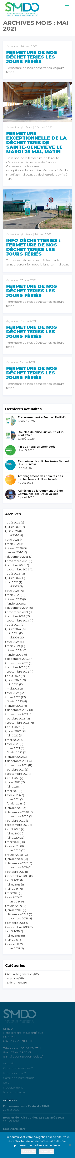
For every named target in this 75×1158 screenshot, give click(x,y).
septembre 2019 (18, 876)
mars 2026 (13, 543)
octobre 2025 (16, 565)
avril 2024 (13, 641)
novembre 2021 (17, 765)
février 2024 (15, 650)
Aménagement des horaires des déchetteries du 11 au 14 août (40, 477)
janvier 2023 (15, 705)
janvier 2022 (15, 756)
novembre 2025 (17, 561)
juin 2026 (13, 531)
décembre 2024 (18, 607)
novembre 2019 (17, 867)
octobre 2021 (15, 769)
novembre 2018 (17, 918)
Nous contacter (14, 1092)
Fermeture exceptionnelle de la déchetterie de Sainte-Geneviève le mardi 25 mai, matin (36, 142)
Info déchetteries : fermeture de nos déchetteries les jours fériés (33, 247)
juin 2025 (12, 582)
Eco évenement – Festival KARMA (42, 417)
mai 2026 (13, 535)
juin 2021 (12, 786)
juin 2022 (12, 735)
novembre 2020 (18, 816)
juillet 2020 (14, 833)
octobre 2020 (16, 820)
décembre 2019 (17, 863)
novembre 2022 (17, 714)
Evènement (15, 982)
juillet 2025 (14, 578)
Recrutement (13, 1087)
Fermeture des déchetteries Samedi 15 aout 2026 (44, 463)
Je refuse (46, 1151)
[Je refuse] (70, 1145)
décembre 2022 (18, 709)
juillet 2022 (14, 731)
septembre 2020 (18, 824)
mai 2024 (13, 637)
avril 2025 (13, 590)
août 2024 (13, 624)
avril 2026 (13, 539)
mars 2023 (13, 697)
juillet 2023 (14, 680)
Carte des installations (18, 1078)
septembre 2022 (18, 722)
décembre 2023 (18, 658)
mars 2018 (13, 948)
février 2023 (15, 701)
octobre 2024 (16, 616)
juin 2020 (13, 837)
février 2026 (15, 548)
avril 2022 (13, 744)
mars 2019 (13, 901)
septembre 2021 (17, 773)
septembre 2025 (18, 569)
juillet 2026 (14, 526)
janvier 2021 (14, 807)
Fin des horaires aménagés (36, 446)
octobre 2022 (16, 718)
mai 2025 (13, 586)
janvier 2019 (14, 910)
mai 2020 (13, 842)
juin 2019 (12, 888)
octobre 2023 (16, 667)
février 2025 (14, 599)
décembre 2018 (17, 914)
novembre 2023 (17, 663)
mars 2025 (13, 594)
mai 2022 (13, 739)
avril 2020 (13, 846)
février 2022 (14, 752)
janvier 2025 (15, 603)
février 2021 (14, 803)
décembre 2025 (18, 556)
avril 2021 (13, 795)
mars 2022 (13, 748)
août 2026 (13, 522)
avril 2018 (13, 944)
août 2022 (13, 727)
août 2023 (13, 676)
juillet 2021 (13, 782)
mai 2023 (13, 688)
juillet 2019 (13, 884)
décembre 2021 (17, 760)
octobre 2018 (16, 922)
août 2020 (13, 829)
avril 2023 (13, 692)
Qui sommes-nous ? (18, 1068)
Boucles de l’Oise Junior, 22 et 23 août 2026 (41, 433)
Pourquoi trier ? (14, 1073)
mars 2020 (14, 850)
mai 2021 (12, 790)
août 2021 (13, 778)
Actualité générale (19, 974)
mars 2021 (13, 799)
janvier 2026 (15, 552)
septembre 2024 (18, 620)
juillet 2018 (14, 935)
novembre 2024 (17, 612)
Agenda (12, 978)
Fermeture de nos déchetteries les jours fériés (31, 57)
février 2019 (14, 905)
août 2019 (13, 880)
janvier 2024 (15, 654)
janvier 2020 (15, 858)
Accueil (8, 1063)
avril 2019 (13, 897)
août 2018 (13, 931)
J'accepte (28, 1151)
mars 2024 (13, 646)
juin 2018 (12, 939)
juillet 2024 (14, 629)
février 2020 (15, 854)
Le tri (6, 1082)
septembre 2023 (18, 671)
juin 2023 (13, 684)
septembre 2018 (18, 927)
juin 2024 (13, 633)
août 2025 (13, 573)
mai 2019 (12, 893)
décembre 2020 (18, 812)
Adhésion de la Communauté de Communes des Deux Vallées (40, 492)
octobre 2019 (16, 871)
